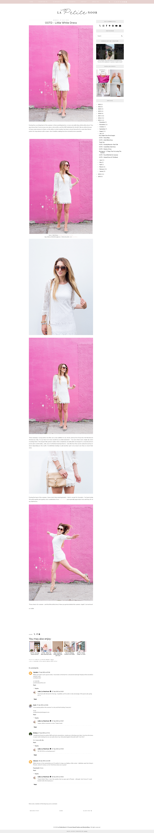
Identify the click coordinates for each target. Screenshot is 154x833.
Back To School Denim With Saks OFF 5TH (57, 654)
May (100, 162)
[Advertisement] (110, 191)
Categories (71, 1)
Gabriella (35, 672)
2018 (99, 113)
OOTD (52, 661)
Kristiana (35, 733)
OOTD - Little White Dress (106, 140)
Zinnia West (74, 236)
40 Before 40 (57, 1)
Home (31, 1)
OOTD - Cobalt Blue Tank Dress (107, 147)
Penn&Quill (36, 768)
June (100, 160)
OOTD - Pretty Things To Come (81, 653)
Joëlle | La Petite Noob (43, 691)
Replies (37, 688)
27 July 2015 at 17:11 (44, 733)
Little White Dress (44, 661)
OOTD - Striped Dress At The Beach (108, 157)
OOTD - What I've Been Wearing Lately (46, 653)
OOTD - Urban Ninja (104, 137)
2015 (99, 120)
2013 (99, 176)
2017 (99, 115)
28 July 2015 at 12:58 (44, 761)
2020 (99, 109)
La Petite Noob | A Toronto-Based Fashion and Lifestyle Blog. (74, 827)
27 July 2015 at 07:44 (44, 672)
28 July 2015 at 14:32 (58, 776)
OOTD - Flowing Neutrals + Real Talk (108, 144)
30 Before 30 (42, 1)
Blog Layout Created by (77, 831)
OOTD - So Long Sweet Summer (34, 653)
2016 (99, 118)
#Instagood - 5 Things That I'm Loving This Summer (110, 152)
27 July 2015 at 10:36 (42, 705)
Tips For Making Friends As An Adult (69, 653)
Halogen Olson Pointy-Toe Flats (66, 235)
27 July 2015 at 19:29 (58, 691)
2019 (99, 111)
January (101, 171)
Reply (34, 685)
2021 (99, 106)
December (102, 122)
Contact (84, 1)
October (101, 126)
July (100, 133)
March (101, 167)
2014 (99, 174)
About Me (95, 1)
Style (55, 661)
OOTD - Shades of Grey (105, 149)
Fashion (36, 661)
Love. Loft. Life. (40, 740)
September (102, 129)
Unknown (35, 761)
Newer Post (35, 810)
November (102, 124)
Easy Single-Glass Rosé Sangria (107, 135)
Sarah (34, 705)
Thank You (102, 142)
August (101, 131)
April (100, 164)
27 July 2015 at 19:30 (58, 749)
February (101, 169)
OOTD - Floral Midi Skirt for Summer (108, 155)
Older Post (87, 810)
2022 (99, 104)
